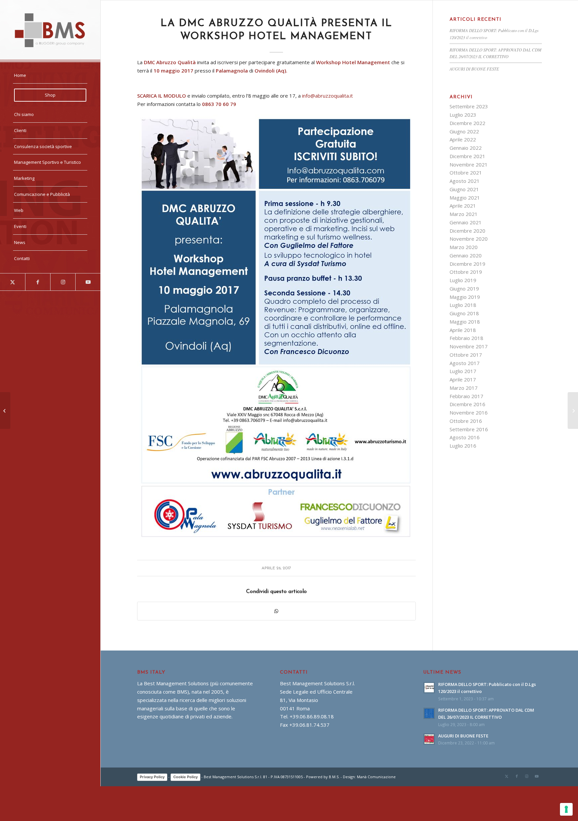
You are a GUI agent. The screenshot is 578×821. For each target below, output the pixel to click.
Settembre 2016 (469, 429)
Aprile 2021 (463, 205)
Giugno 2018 (464, 313)
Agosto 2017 (465, 363)
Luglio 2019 (463, 280)
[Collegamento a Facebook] (37, 281)
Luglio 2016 (463, 445)
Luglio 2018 (463, 305)
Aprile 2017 (463, 379)
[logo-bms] (50, 30)
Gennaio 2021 (466, 222)
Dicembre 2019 (467, 263)
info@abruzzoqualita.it (327, 95)
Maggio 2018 (465, 321)
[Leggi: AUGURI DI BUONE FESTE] (429, 739)
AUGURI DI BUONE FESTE (474, 69)
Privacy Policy (152, 777)
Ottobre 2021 (466, 172)
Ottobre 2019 (466, 271)
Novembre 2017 (469, 346)
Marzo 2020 (464, 247)
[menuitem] (50, 76)
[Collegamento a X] (12, 281)
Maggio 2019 (465, 297)
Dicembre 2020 (467, 230)
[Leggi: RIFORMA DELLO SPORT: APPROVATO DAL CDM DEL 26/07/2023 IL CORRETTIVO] (429, 713)
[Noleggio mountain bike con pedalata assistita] (573, 410)
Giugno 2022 (464, 131)
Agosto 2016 (465, 437)
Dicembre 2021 (467, 156)
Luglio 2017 (463, 371)
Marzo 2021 (464, 214)
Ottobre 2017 (466, 354)
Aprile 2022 (463, 139)
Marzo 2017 (464, 387)
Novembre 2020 (469, 238)
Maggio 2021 (465, 197)
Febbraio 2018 (466, 338)
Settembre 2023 (469, 106)
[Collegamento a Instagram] (62, 281)
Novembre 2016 (469, 412)
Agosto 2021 (465, 181)
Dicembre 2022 (467, 123)
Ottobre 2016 (466, 421)
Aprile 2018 (463, 330)
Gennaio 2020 (466, 255)
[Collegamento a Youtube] (87, 281)
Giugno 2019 (464, 288)
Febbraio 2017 (466, 396)
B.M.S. (334, 776)
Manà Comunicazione (376, 776)
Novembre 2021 (469, 164)
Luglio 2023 (463, 114)
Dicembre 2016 (467, 404)
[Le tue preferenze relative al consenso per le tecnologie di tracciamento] (566, 809)
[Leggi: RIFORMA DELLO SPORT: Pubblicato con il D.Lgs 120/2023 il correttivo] (429, 688)
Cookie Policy (185, 777)
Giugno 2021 (464, 189)
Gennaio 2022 (466, 147)
